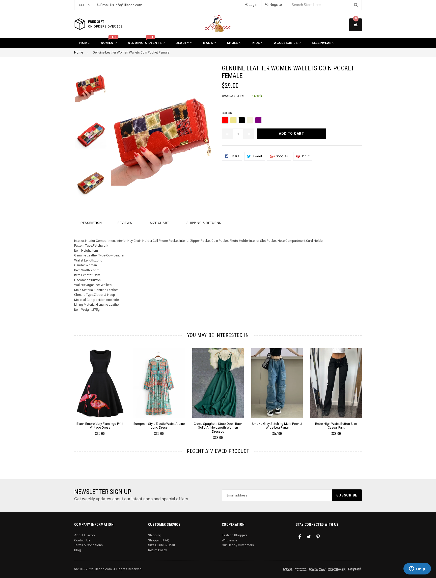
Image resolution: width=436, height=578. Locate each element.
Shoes (233, 43)
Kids (256, 43)
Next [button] (368, 386)
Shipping (154, 535)
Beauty (183, 43)
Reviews (125, 223)
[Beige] (250, 120)
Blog (77, 550)
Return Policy (157, 550)
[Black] (241, 120)
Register (276, 5)
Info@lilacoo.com (128, 5)
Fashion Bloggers (235, 535)
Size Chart (159, 223)
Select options (100, 379)
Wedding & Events (144, 41)
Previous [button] (67, 386)
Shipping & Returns (203, 223)
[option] (87, 89)
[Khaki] (233, 120)
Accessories (286, 43)
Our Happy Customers (238, 545)
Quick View (100, 388)
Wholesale (229, 540)
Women (108, 41)
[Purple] (258, 120)
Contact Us (82, 540)
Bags (208, 43)
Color (227, 113)
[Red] (225, 120)
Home (84, 43)
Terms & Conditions (88, 545)
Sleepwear (322, 43)
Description (91, 223)
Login (252, 5)
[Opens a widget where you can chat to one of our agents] (417, 569)
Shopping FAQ (158, 540)
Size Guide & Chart (161, 545)
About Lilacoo (84, 535)
